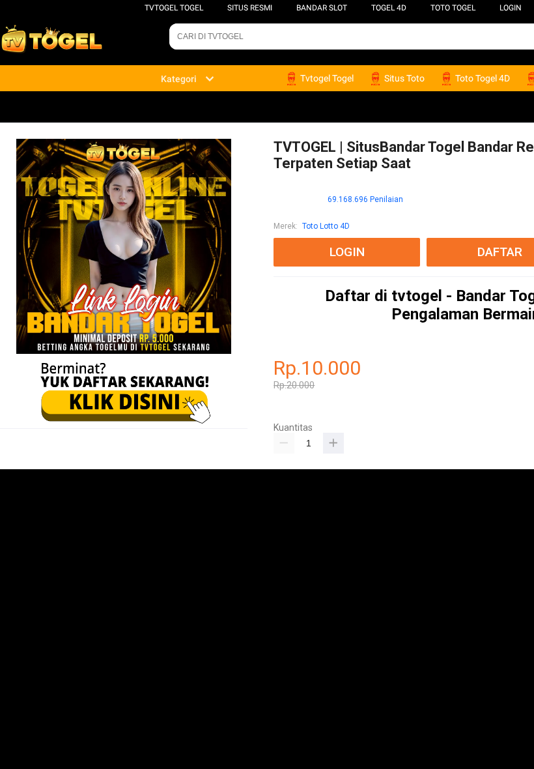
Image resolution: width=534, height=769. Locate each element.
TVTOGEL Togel (174, 7)
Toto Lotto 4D (326, 226)
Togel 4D (388, 7)
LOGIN (510, 7)
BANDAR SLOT (321, 7)
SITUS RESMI (249, 7)
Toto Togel (452, 7)
